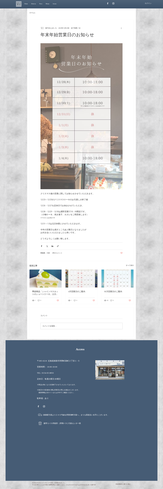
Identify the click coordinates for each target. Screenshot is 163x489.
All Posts (32, 13)
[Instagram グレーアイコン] (113, 3)
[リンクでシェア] (58, 246)
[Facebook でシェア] (41, 246)
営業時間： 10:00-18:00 (47, 367)
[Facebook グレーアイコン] (107, 3)
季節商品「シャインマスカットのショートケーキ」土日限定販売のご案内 (45, 293)
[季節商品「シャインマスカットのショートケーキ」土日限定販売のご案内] (45, 279)
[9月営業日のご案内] (82, 279)
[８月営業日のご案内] (117, 279)
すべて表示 (130, 265)
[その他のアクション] (121, 28)
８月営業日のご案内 (113, 292)
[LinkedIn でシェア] (52, 246)
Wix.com (47, 483)
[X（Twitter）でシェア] (47, 246)
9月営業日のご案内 (76, 292)
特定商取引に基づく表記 (123, 484)
